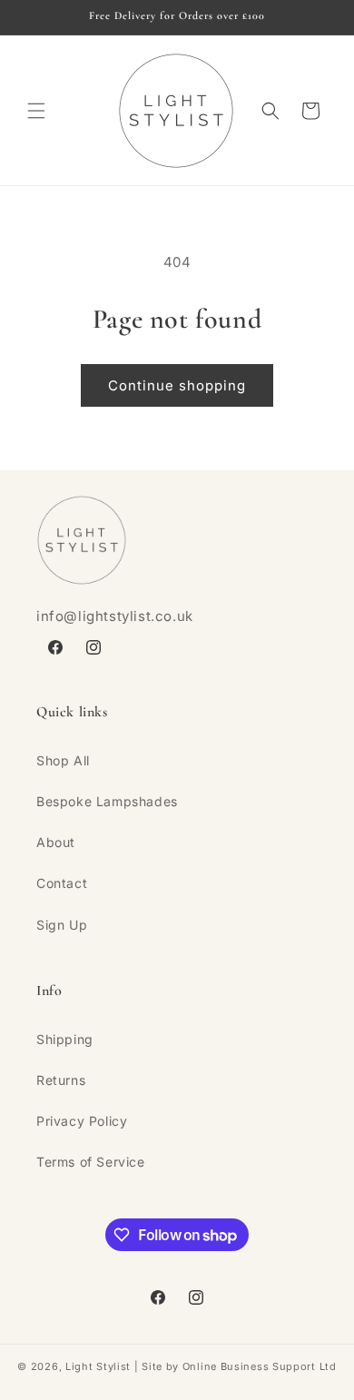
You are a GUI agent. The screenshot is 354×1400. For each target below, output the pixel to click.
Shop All (63, 760)
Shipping (64, 1039)
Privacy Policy (81, 1121)
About (55, 842)
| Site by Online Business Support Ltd (234, 1366)
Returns (60, 1080)
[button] (36, 111)
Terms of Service (90, 1161)
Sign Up (61, 924)
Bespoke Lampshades (107, 801)
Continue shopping (177, 385)
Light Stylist (98, 1366)
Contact (61, 883)
